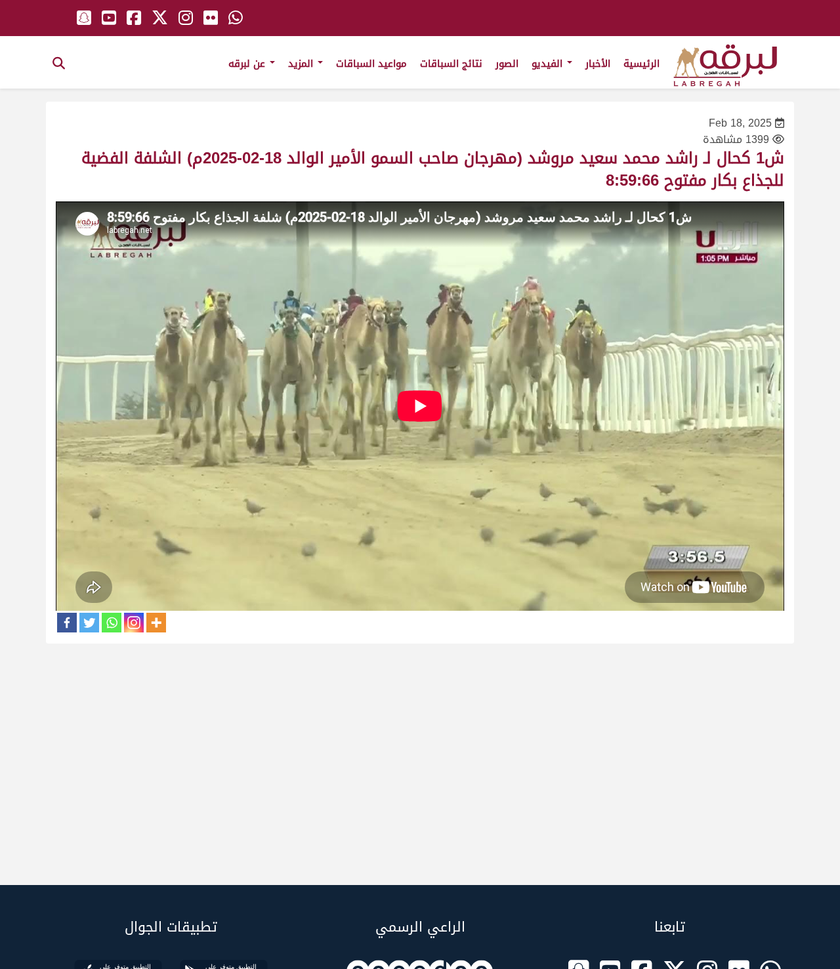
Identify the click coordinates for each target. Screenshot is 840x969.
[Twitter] (89, 622)
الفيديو (549, 63)
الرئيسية (641, 63)
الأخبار (597, 63)
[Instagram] (134, 622)
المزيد (302, 63)
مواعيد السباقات (371, 63)
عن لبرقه (248, 63)
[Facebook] (67, 622)
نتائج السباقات (451, 63)
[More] (156, 622)
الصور (506, 63)
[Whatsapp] (111, 622)
